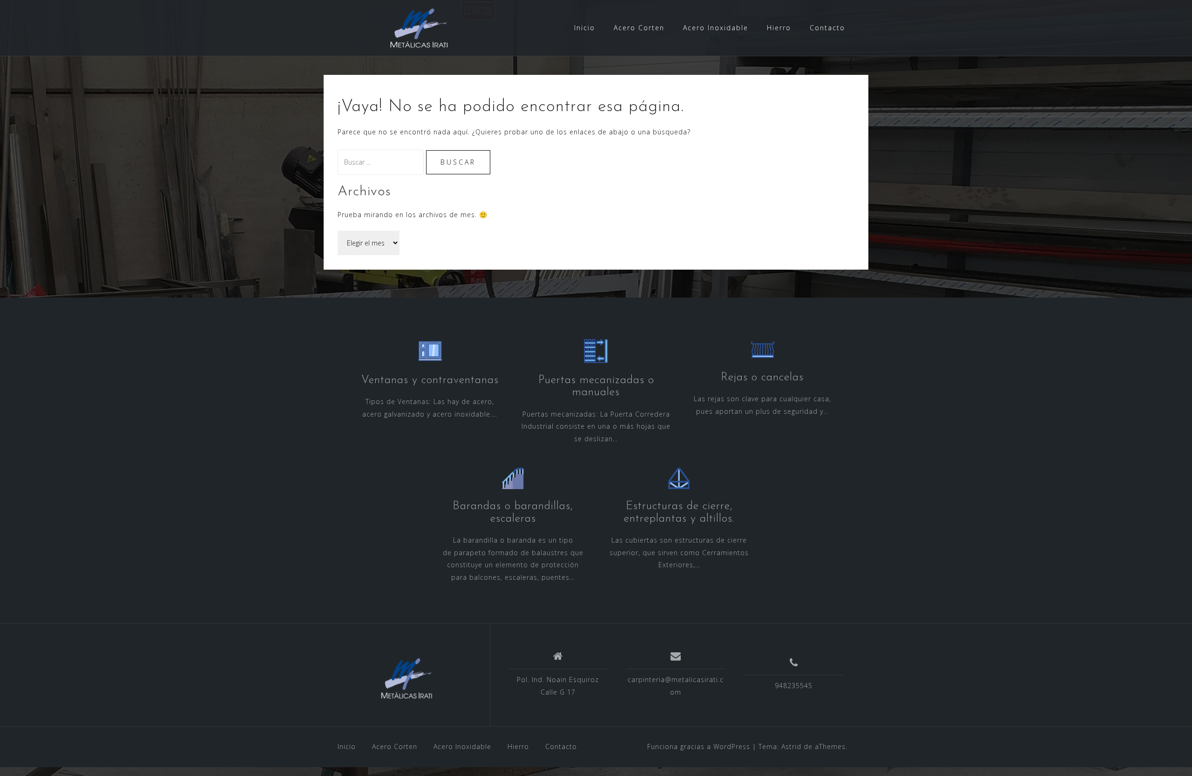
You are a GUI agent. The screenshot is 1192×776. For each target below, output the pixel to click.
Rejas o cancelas (762, 377)
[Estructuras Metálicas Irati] (407, 678)
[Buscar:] (382, 162)
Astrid (791, 746)
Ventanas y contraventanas (430, 380)
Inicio (584, 27)
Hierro (779, 27)
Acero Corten (639, 27)
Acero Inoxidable (715, 27)
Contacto (827, 27)
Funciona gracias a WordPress (698, 746)
